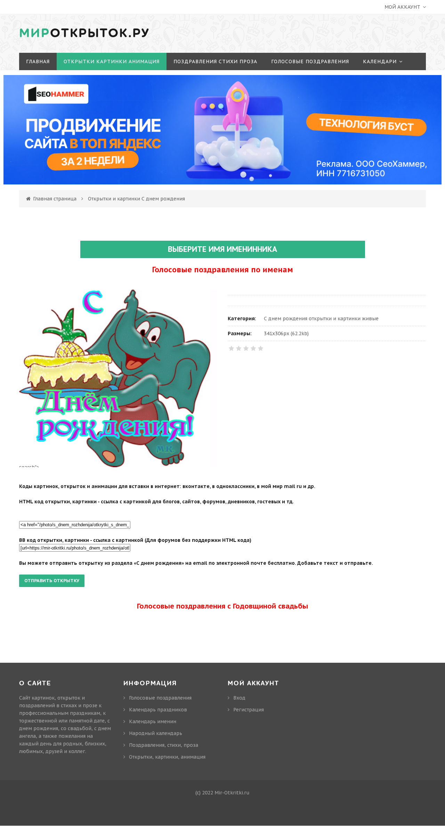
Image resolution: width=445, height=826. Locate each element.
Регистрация (248, 710)
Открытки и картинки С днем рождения (136, 199)
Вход (239, 698)
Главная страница (54, 199)
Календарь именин (152, 721)
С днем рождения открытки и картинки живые (321, 318)
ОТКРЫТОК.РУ (84, 33)
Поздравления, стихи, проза (163, 745)
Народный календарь (155, 733)
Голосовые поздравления (160, 698)
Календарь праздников (158, 710)
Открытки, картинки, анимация (167, 757)
